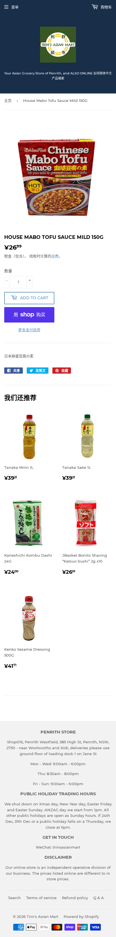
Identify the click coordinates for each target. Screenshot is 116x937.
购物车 (106, 7)
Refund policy (75, 897)
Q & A (98, 897)
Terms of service (41, 897)
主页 (8, 100)
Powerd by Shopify (81, 916)
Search (14, 897)
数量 (8, 270)
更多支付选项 (29, 330)
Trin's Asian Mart (42, 916)
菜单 (15, 7)
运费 (55, 256)
